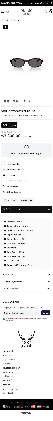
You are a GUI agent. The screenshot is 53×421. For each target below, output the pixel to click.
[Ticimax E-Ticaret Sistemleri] (26, 413)
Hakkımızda (8, 355)
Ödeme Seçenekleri (13, 281)
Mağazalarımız (9, 359)
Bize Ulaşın (7, 363)
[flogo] (26, 338)
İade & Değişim (9, 380)
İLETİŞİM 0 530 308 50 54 (13, 3)
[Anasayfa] (4, 20)
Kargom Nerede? (40, 3)
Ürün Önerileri (11, 288)
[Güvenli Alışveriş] (26, 406)
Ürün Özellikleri (12, 209)
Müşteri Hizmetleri (10, 389)
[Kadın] (7, 20)
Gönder (46, 313)
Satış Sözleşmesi (9, 372)
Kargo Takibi (8, 393)
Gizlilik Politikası (9, 376)
